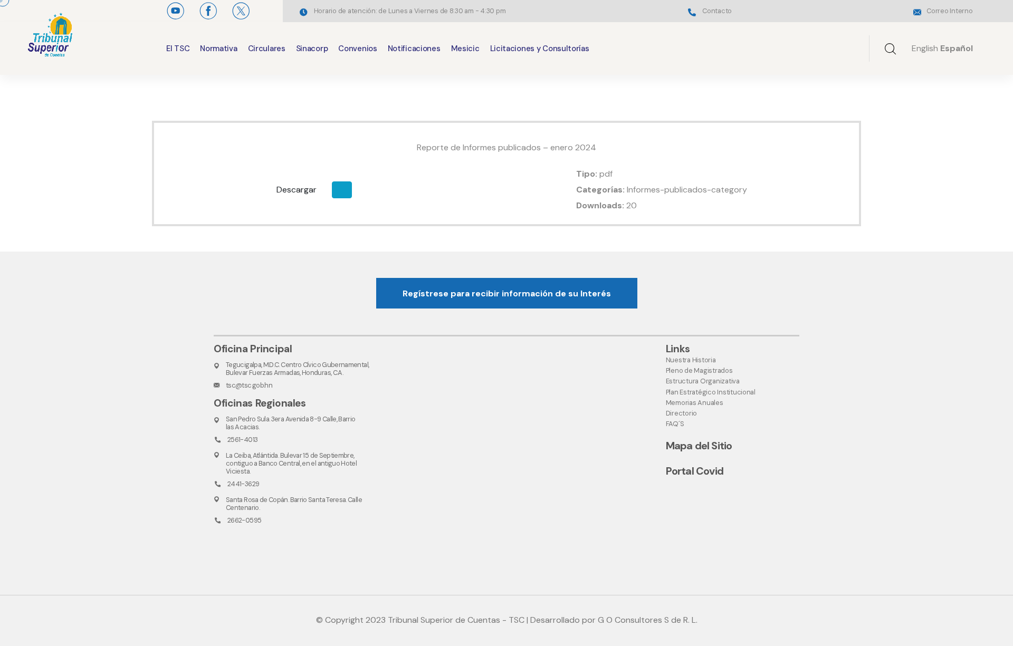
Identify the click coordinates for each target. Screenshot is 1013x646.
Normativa (218, 48)
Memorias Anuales (694, 402)
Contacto (717, 10)
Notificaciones (414, 48)
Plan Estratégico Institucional (711, 392)
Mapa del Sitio (699, 445)
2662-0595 (244, 520)
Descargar (296, 189)
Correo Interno (949, 10)
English (925, 48)
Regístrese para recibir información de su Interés (507, 293)
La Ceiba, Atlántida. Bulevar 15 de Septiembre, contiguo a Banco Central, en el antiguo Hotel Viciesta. (291, 463)
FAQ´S (675, 423)
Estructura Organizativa (703, 381)
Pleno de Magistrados (699, 370)
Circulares (266, 48)
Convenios (357, 48)
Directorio (681, 413)
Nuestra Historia (691, 359)
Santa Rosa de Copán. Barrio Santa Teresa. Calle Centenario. (294, 503)
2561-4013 (242, 439)
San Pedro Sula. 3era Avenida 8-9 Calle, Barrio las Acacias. (291, 422)
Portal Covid (694, 471)
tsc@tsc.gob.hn (249, 385)
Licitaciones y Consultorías (539, 48)
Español (956, 48)
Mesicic (465, 48)
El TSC (177, 48)
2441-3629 (243, 483)
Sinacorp (312, 48)
